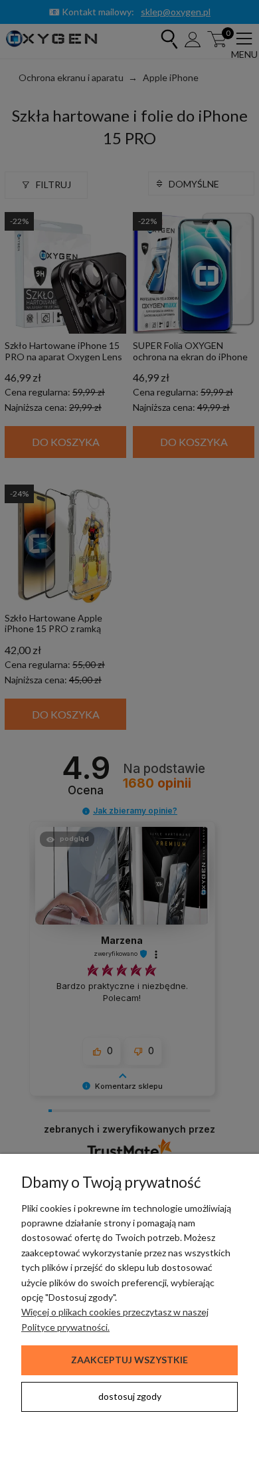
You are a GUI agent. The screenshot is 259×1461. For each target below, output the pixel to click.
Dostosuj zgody (129, 1396)
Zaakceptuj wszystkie (129, 1359)
